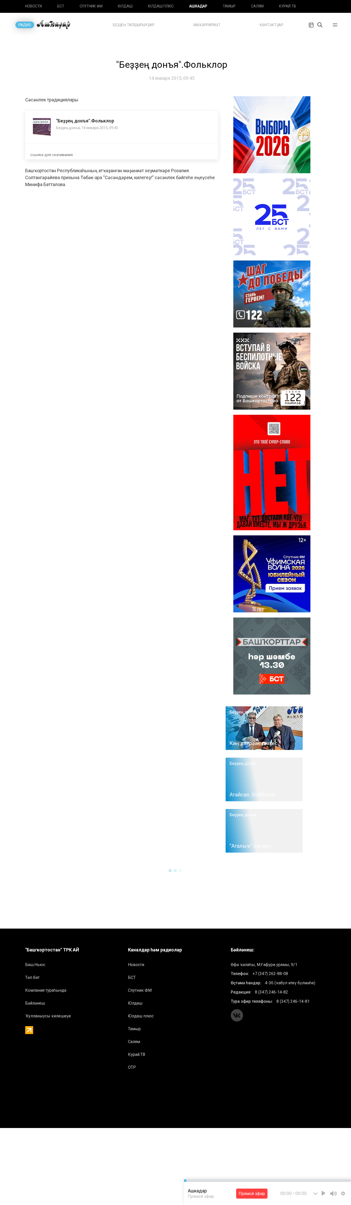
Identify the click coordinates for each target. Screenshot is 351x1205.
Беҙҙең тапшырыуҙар (133, 25)
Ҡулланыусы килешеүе (48, 1016)
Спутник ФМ (91, 6)
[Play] (323, 1193)
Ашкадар (198, 6)
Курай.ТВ (287, 6)
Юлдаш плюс (161, 6)
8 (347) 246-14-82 (271, 992)
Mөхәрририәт (206, 25)
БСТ (60, 6)
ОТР (132, 1067)
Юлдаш (125, 6)
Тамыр (229, 6)
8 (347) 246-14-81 (293, 1001)
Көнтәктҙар (271, 25)
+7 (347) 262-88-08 (270, 973)
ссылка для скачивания (51, 154)
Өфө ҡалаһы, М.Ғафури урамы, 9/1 (264, 964)
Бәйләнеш (35, 1003)
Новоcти (33, 6)
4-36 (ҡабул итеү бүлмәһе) (290, 982)
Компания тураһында (45, 990)
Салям (257, 6)
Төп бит (32, 977)
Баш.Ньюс (35, 964)
